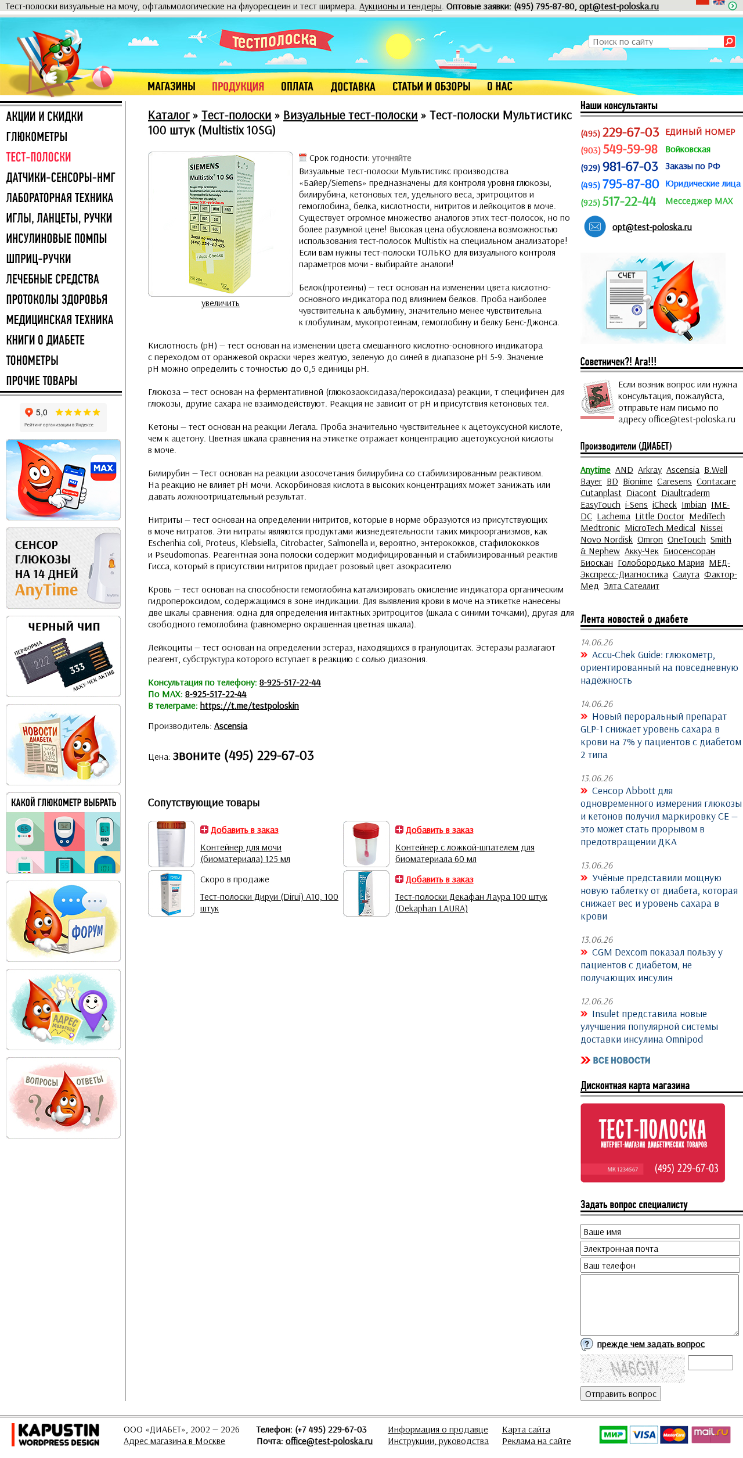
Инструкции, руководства (438, 1440)
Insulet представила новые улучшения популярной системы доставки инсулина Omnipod (649, 1026)
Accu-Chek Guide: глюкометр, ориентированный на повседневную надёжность (659, 667)
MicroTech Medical (660, 527)
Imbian (693, 504)
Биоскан (596, 562)
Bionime (637, 481)
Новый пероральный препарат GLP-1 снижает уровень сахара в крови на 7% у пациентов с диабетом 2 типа (660, 734)
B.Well (715, 469)
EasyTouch (600, 504)
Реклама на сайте (536, 1440)
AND (624, 469)
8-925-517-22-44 (290, 682)
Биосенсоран (689, 550)
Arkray (650, 469)
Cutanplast (601, 492)
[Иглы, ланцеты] (61, 219)
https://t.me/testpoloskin (249, 705)
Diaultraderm (685, 492)
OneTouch (687, 539)
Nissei (711, 527)
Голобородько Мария (661, 562)
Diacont (641, 492)
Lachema (613, 516)
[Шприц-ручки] (61, 259)
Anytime (595, 469)
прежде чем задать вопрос (651, 1343)
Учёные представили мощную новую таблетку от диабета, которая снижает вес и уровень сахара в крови (659, 896)
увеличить (220, 302)
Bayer (591, 481)
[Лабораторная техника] (61, 198)
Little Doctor (659, 516)
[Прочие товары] (61, 381)
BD (612, 481)
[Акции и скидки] (61, 117)
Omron (650, 539)
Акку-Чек (642, 550)
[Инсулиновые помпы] (61, 239)
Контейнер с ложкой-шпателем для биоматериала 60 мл (465, 852)
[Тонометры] (61, 361)
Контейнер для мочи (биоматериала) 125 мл (245, 852)
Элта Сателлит (631, 585)
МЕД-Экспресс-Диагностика (655, 568)
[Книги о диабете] (61, 341)
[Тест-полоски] (61, 158)
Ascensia (230, 725)
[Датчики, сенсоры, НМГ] (61, 178)
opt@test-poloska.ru (619, 6)
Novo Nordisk (606, 539)
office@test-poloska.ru (329, 1440)
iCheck (664, 504)
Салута (686, 574)
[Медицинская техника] (61, 320)
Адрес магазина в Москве (174, 1440)
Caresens (674, 481)
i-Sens (636, 504)
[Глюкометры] (61, 137)
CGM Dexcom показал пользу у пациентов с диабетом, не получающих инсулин (651, 964)
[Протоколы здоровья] (61, 300)
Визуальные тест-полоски (350, 114)
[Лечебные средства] (61, 280)
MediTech (707, 516)
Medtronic (600, 527)
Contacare (716, 481)
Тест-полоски (236, 114)
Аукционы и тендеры (400, 6)
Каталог (169, 114)
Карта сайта (526, 1429)
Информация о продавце (438, 1429)
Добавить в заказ (245, 829)
